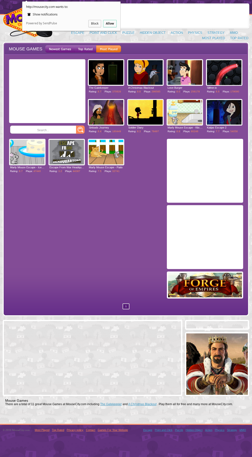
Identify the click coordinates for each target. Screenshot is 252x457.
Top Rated (239, 38)
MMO (234, 33)
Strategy (216, 33)
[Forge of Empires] (205, 296)
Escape (77, 33)
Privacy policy (75, 429)
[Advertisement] (158, 16)
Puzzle (128, 33)
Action (177, 33)
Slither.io (212, 87)
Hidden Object (153, 33)
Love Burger (175, 87)
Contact (90, 429)
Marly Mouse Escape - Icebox (28, 167)
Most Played (213, 38)
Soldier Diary (135, 127)
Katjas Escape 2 (216, 127)
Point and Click (103, 33)
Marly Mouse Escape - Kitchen (186, 127)
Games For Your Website (113, 429)
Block (94, 23)
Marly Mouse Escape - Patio (106, 167)
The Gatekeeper (99, 87)
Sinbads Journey (99, 127)
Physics (195, 33)
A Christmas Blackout (141, 87)
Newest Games (59, 49)
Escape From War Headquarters (69, 167)
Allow (110, 23)
